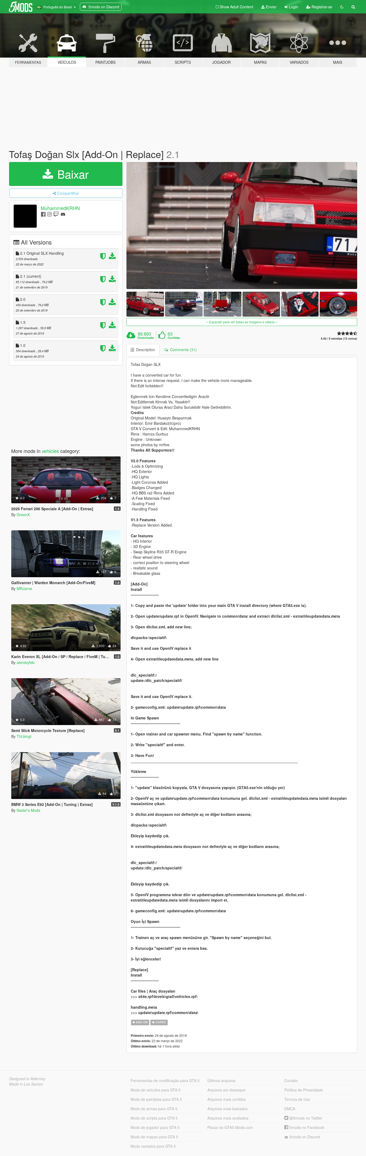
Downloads (146, 337)
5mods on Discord (304, 1136)
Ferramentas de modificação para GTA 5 (165, 1080)
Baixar (71, 174)
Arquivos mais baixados (227, 1108)
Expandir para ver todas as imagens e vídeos (241, 322)
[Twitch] (56, 214)
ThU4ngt (24, 736)
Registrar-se (321, 6)
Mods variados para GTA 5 (153, 1146)
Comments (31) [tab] (182, 349)
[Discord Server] (63, 214)
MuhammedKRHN (60, 207)
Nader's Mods (28, 810)
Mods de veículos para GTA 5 (155, 1090)
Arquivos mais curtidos (226, 1099)
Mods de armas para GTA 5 (153, 1108)
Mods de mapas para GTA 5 (154, 1136)
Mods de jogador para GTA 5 (155, 1127)
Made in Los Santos (26, 1084)
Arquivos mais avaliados (227, 1118)
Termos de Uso (297, 1099)
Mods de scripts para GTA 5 (154, 1118)
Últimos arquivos (221, 1080)
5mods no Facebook (306, 1127)
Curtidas (174, 337)
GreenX (23, 514)
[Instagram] (49, 214)
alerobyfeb (26, 662)
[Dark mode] (342, 6)
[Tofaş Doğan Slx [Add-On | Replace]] (241, 225)
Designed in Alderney (27, 1078)
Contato (291, 1080)
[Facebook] (43, 214)
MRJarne (24, 588)
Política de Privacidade (303, 1090)
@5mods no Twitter (305, 1118)
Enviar (271, 6)
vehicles (50, 451)
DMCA (289, 1108)
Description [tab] (144, 349)
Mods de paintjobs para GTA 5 (156, 1099)
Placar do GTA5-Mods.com (230, 1127)
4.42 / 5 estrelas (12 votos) (339, 338)
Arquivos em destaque (226, 1090)
